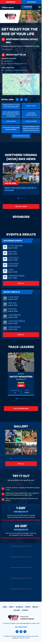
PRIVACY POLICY (25, 638)
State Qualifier (15, 245)
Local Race (13, 257)
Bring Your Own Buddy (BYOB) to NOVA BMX (20, 189)
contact (25, 610)
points (28, 607)
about (12, 607)
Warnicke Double (16, 276)
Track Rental (14, 315)
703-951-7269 (8, 61)
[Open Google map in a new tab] (21, 84)
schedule (20, 607)
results (35, 607)
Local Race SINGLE (16, 321)
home (5, 607)
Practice (12, 251)
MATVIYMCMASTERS (21, 376)
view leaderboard (21, 408)
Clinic (11, 269)
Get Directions (6, 49)
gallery (17, 610)
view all (21, 283)
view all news (21, 206)
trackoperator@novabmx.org (15, 63)
